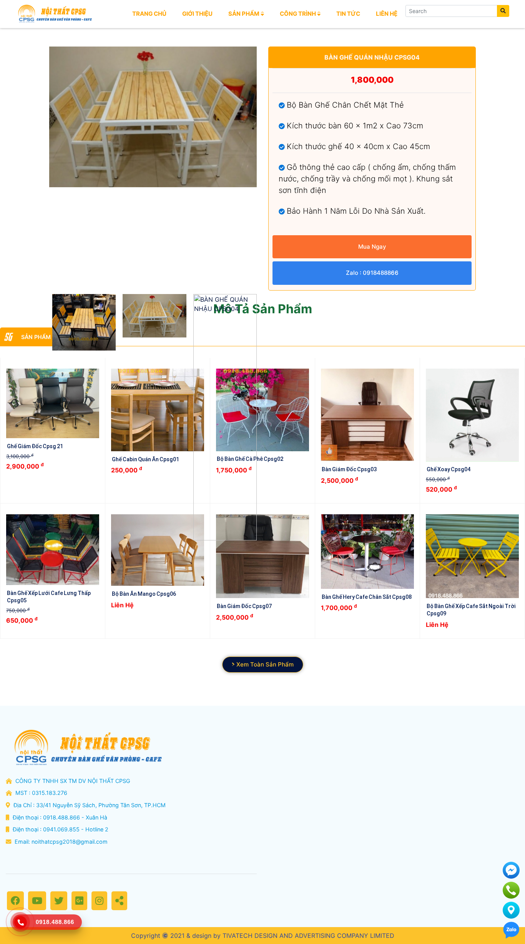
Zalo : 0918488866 (372, 272)
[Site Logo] (54, 13)
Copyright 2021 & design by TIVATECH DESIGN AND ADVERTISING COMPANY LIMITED (262, 935)
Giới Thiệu (197, 13)
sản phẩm (244, 13)
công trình (298, 13)
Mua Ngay (372, 246)
